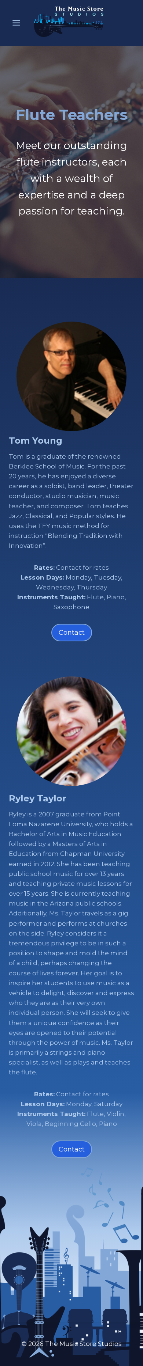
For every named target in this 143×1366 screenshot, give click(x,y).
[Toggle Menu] (16, 18)
